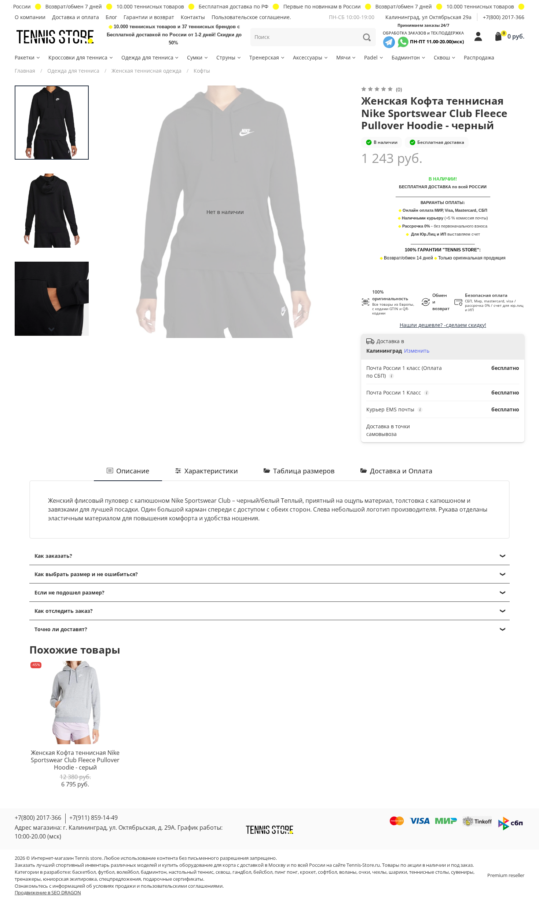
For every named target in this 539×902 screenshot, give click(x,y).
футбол (106, 872)
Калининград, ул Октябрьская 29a (428, 17)
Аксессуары (307, 57)
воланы (347, 872)
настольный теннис (191, 872)
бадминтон (153, 872)
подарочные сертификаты (173, 879)
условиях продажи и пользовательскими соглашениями (158, 886)
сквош (223, 872)
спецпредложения (120, 879)
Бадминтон (406, 57)
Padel (371, 57)
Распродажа (479, 57)
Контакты (193, 17)
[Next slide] (51, 329)
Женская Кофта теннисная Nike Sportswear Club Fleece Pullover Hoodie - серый (75, 760)
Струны (225, 57)
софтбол (327, 872)
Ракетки (24, 57)
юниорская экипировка (70, 879)
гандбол (241, 872)
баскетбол (84, 872)
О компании (30, 17)
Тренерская (264, 57)
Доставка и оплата (75, 17)
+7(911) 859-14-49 (93, 818)
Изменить (416, 351)
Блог (111, 17)
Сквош (442, 57)
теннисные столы (429, 872)
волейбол (128, 872)
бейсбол (262, 872)
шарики (398, 872)
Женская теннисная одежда (146, 70)
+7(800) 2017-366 (503, 17)
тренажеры (28, 879)
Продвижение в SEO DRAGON (48, 893)
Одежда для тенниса (147, 57)
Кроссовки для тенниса (77, 57)
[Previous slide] (112, 211)
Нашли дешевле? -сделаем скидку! (443, 324)
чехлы (379, 872)
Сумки (194, 57)
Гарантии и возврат (149, 17)
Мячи (343, 57)
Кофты (202, 70)
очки (364, 872)
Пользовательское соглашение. (251, 17)
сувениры (462, 872)
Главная (25, 70)
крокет (308, 872)
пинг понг (286, 872)
